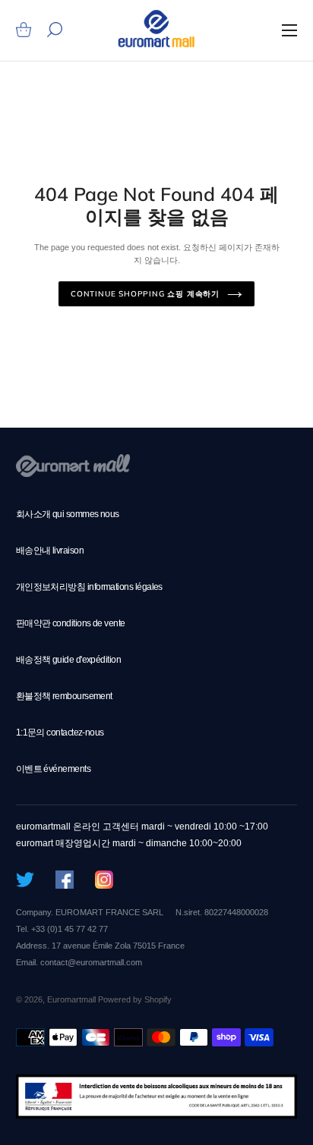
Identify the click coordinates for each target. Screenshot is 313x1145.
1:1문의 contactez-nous (60, 732)
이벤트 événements (53, 769)
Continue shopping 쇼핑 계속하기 (145, 294)
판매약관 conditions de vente (70, 623)
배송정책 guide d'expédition (69, 659)
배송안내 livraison (50, 550)
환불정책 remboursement (64, 696)
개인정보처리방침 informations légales (89, 587)
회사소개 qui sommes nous (67, 514)
